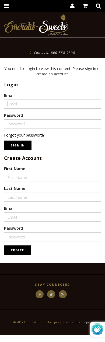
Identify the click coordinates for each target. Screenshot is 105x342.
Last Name (14, 188)
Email (9, 95)
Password (13, 115)
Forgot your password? (24, 135)
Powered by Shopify (77, 322)
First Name (14, 168)
